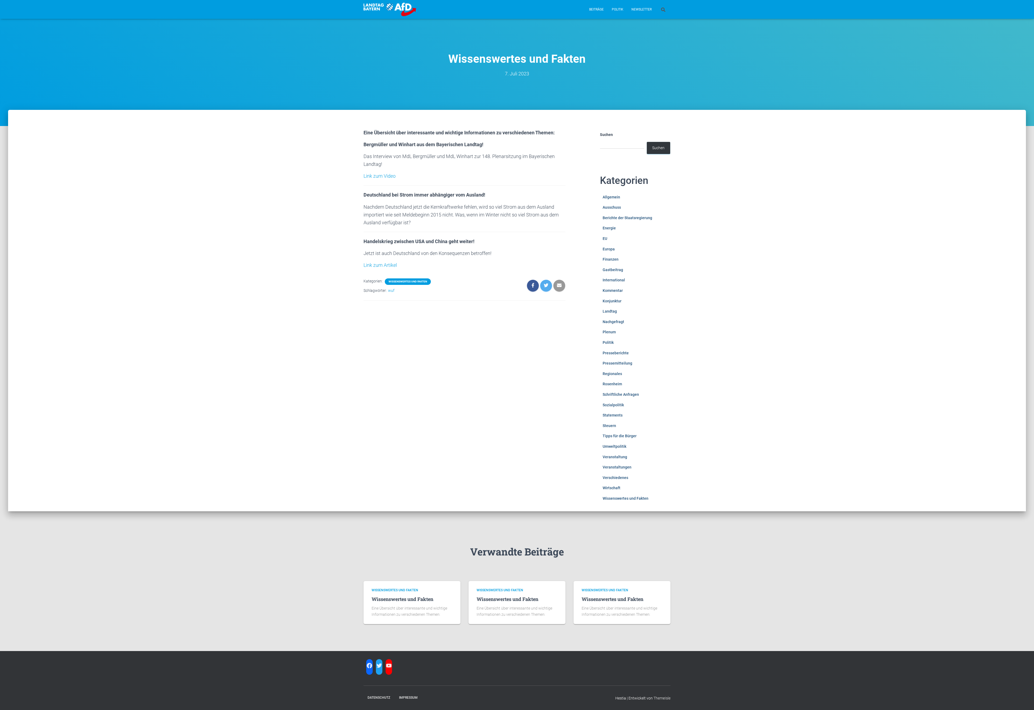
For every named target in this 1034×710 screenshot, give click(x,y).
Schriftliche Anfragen (621, 394)
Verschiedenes (615, 477)
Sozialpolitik (613, 405)
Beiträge (596, 9)
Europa (609, 249)
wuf (391, 290)
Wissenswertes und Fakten (408, 281)
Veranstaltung (615, 457)
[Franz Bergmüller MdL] (389, 9)
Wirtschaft (611, 488)
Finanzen (611, 259)
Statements (613, 415)
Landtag (610, 311)
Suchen (606, 134)
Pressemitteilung (617, 363)
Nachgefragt (613, 322)
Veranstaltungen (617, 467)
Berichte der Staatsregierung (627, 218)
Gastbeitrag (613, 270)
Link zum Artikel (380, 265)
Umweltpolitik (614, 446)
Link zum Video (380, 176)
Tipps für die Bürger (620, 436)
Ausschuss (612, 207)
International (614, 280)
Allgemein (611, 197)
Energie (609, 228)
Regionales (612, 374)
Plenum (609, 332)
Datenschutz (379, 697)
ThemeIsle (662, 698)
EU (605, 238)
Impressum (408, 697)
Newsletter (641, 9)
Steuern (609, 426)
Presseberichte (616, 353)
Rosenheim (612, 384)
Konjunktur (612, 301)
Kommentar (613, 290)
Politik (617, 9)
